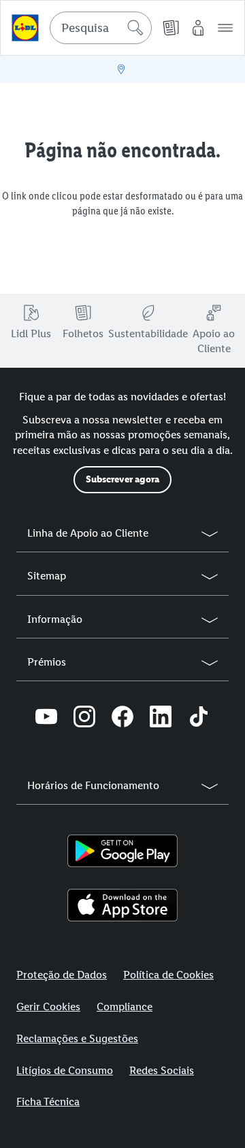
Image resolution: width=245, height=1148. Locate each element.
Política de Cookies (168, 974)
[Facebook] (122, 718)
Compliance (124, 1006)
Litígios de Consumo (64, 1070)
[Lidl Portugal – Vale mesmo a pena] (25, 27)
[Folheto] (171, 28)
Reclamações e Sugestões (77, 1038)
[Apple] (122, 905)
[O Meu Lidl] (198, 28)
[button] (225, 28)
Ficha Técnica (48, 1101)
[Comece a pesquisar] (135, 28)
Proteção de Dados (61, 974)
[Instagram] (84, 718)
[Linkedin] (161, 718)
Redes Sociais (161, 1070)
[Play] (122, 851)
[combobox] (101, 28)
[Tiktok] (199, 718)
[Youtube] (46, 718)
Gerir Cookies (48, 1006)
